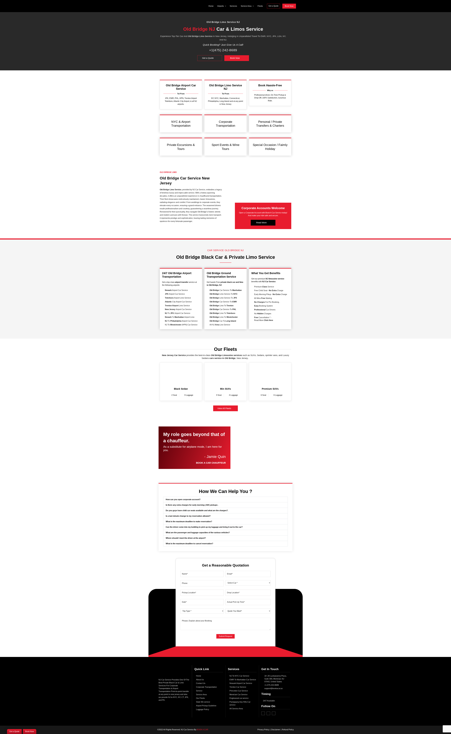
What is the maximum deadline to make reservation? (189, 522)
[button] (225, 6)
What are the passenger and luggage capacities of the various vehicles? (198, 533)
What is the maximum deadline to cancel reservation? (189, 544)
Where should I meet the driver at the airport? (186, 538)
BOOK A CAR (202, 730)
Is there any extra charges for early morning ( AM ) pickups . (192, 505)
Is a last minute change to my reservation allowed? (188, 516)
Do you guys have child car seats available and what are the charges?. (197, 511)
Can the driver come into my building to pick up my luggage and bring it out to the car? (204, 527)
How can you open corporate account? (183, 499)
